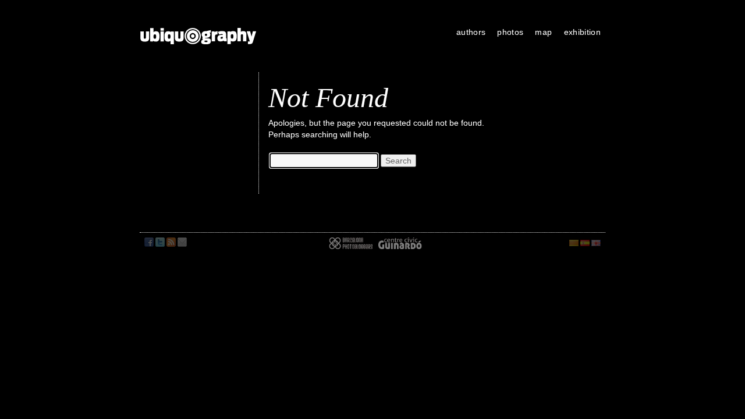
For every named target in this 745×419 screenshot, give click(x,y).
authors (470, 32)
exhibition (582, 32)
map (543, 32)
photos (510, 32)
